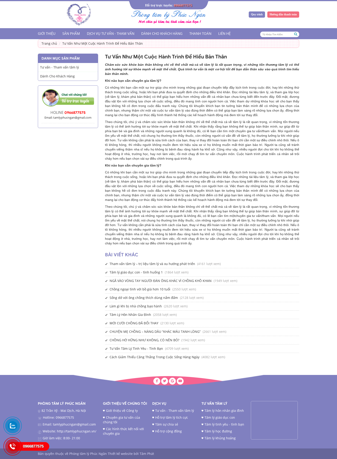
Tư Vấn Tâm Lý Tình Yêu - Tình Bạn (136, 348)
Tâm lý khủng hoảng (220, 438)
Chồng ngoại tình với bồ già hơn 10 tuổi (140, 289)
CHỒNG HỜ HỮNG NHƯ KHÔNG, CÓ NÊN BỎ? (144, 340)
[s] (79, 13)
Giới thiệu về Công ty (122, 410)
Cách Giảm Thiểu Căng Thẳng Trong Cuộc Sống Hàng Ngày (154, 357)
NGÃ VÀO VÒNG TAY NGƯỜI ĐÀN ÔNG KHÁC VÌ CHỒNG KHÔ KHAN (161, 281)
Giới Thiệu (46, 33)
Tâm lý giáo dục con (219, 417)
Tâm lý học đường (218, 431)
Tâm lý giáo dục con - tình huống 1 (136, 272)
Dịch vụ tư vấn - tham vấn (110, 33)
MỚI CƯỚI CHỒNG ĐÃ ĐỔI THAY (134, 323)
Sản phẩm (71, 33)
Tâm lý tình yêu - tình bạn (224, 424)
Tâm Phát (147, 453)
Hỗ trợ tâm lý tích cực (171, 417)
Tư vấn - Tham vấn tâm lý (59, 67)
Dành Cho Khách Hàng (161, 33)
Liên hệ (224, 33)
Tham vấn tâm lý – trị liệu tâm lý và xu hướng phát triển (152, 264)
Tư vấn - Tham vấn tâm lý (174, 410)
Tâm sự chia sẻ (166, 424)
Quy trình (257, 14)
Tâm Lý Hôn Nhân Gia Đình (130, 314)
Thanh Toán (200, 33)
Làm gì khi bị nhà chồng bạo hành (136, 306)
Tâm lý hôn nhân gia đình (224, 410)
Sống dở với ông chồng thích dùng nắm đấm (144, 297)
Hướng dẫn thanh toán (283, 14)
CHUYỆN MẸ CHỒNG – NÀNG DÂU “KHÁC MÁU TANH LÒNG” (155, 331)
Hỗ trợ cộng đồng (168, 431)
